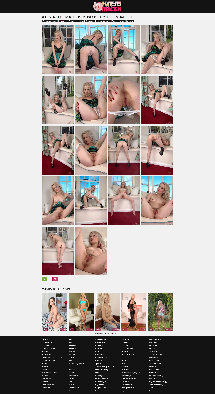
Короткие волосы (155, 364)
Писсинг (45, 382)
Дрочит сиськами (48, 360)
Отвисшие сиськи (129, 379)
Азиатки (45, 339)
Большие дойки (155, 339)
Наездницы (126, 376)
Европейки (99, 360)
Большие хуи (47, 342)
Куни (70, 367)
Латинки (125, 367)
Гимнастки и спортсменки (52, 357)
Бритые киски (100, 342)
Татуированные (128, 388)
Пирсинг (152, 379)
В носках (152, 348)
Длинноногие (153, 357)
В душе (125, 345)
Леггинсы (152, 367)
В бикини (45, 345)
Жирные (45, 364)
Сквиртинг (46, 388)
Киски (81, 21)
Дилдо (124, 357)
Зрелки (98, 364)
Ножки (121, 21)
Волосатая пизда (49, 21)
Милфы (72, 373)
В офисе (98, 351)
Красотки (129, 21)
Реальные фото (48, 385)
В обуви (45, 351)
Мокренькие (153, 373)
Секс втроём (127, 385)
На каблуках (73, 376)
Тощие (151, 388)
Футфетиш (73, 391)
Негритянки (46, 379)
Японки (151, 391)
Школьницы (99, 391)
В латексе (72, 348)
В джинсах (99, 345)
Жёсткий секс (154, 360)
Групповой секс (101, 357)
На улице (99, 376)
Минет (97, 373)
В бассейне (153, 342)
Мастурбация (154, 370)
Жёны (124, 360)
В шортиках (99, 354)
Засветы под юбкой (76, 364)
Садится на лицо (101, 385)
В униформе (46, 354)
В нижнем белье (128, 348)
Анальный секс (101, 339)
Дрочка (71, 360)
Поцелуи (125, 382)
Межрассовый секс (49, 373)
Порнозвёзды (100, 382)
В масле (98, 348)
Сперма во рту (100, 388)
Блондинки (62, 21)
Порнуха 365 (100, 333)
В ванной (72, 345)
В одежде (72, 351)
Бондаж (72, 342)
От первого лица (101, 379)
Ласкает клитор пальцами (105, 367)
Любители (73, 21)
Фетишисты (46, 391)
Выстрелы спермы (156, 354)
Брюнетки (125, 342)
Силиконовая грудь (156, 385)
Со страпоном (74, 388)
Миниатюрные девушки (131, 373)
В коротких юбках (49, 348)
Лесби (44, 370)
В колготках (153, 345)
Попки (114, 21)
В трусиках (90, 21)
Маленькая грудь (103, 21)
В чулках (72, 354)
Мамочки (125, 370)
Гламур (71, 357)
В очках (125, 351)
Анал (71, 339)
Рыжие (71, 385)
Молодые (45, 376)
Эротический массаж (130, 391)
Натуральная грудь (156, 376)
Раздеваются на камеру (158, 382)
